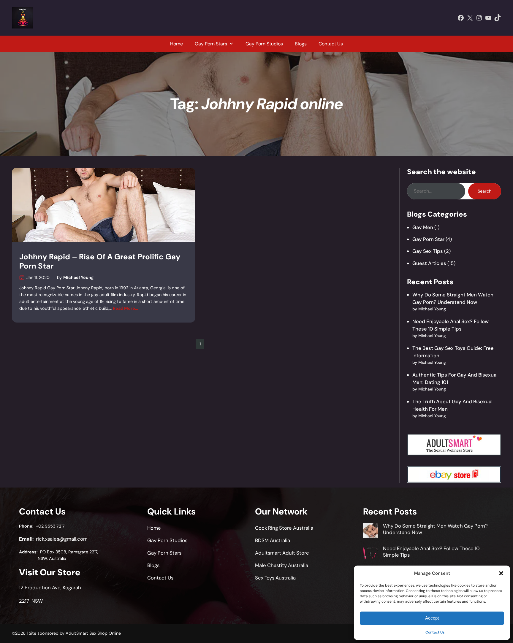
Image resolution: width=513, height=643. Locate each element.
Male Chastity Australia (281, 565)
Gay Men (422, 227)
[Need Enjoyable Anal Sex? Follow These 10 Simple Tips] (370, 553)
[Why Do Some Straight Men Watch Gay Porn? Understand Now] (370, 531)
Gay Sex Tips (427, 251)
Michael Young (78, 277)
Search (484, 191)
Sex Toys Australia (275, 577)
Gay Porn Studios (264, 44)
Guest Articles (429, 263)
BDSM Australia (272, 540)
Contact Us (434, 632)
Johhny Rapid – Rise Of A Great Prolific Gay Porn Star (99, 261)
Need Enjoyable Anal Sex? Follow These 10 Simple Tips (431, 551)
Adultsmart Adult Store (282, 553)
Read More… (125, 308)
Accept (432, 617)
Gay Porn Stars (211, 44)
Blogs (301, 44)
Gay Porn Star (428, 239)
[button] (501, 573)
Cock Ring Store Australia (284, 528)
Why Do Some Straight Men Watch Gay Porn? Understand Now (435, 529)
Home (176, 44)
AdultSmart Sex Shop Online (93, 633)
